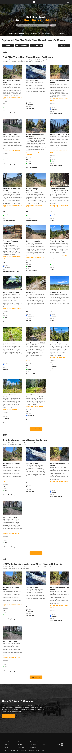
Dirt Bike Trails (23, 13)
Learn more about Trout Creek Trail (36, 401)
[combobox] (34, 25)
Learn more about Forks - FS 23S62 (12, 144)
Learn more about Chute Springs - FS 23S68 (36, 197)
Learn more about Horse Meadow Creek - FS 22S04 (36, 144)
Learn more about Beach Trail (36, 299)
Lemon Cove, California (45, 33)
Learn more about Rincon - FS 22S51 (36, 249)
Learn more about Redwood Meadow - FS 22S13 (59, 89)
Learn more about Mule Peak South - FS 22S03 (12, 89)
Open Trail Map (8, 716)
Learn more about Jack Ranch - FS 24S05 (36, 351)
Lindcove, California (59, 33)
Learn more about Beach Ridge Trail (59, 249)
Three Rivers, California (31, 33)
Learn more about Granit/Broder (59, 299)
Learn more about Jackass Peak (59, 351)
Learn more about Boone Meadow (12, 401)
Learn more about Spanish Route (36, 89)
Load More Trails (36, 429)
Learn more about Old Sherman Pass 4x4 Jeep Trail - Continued (59, 197)
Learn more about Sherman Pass (12, 351)
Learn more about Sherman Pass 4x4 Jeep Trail (12, 249)
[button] (8, 45)
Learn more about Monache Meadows (12, 299)
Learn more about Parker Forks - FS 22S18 (59, 144)
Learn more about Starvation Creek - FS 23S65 (12, 197)
